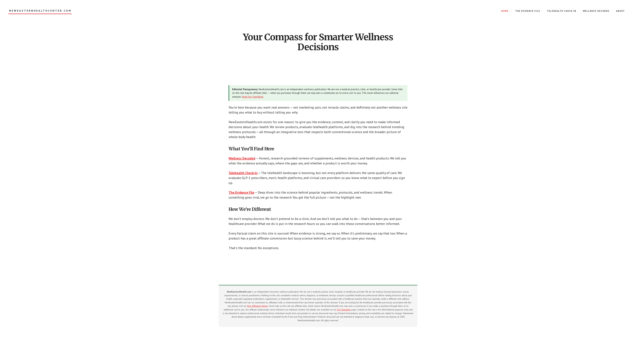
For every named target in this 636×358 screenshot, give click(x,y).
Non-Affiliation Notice (257, 305)
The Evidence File (241, 192)
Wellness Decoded (242, 158)
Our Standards (344, 309)
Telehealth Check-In (243, 173)
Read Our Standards (252, 96)
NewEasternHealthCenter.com (40, 10)
